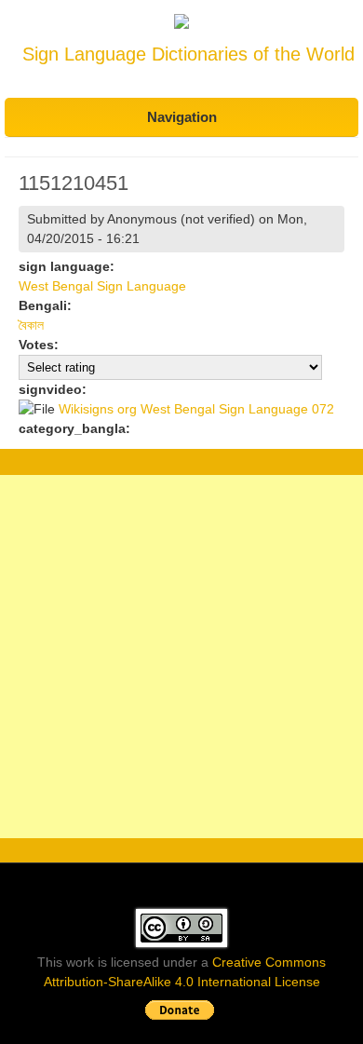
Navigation (182, 117)
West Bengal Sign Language (102, 285)
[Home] (181, 24)
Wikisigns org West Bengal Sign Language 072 (196, 408)
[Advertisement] (181, 656)
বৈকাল (31, 325)
